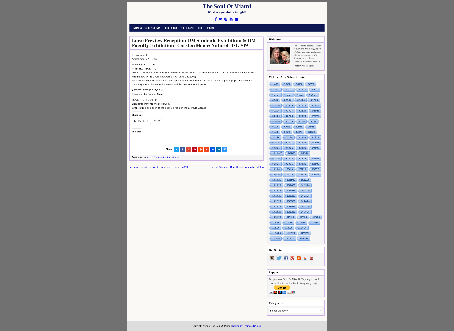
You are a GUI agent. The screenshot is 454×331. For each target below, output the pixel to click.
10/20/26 (291, 196)
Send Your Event (153, 28)
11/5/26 (288, 222)
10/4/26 (302, 169)
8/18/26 (276, 105)
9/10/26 (311, 132)
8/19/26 (289, 105)
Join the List (171, 28)
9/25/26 (289, 158)
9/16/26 (302, 142)
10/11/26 (291, 180)
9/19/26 (289, 148)
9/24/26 (276, 158)
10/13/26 (276, 185)
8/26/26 (276, 116)
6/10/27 (313, 95)
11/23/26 (305, 233)
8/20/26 (302, 105)
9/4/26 (287, 127)
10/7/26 (289, 174)
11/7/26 (314, 222)
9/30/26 (302, 164)
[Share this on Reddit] (200, 149)
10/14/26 (291, 185)
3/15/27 (276, 89)
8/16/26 (301, 100)
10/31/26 (276, 217)
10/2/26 (276, 169)
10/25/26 (276, 206)
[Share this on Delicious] (224, 149)
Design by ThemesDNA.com (247, 326)
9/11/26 (275, 137)
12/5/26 (276, 238)
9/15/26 (276, 142)
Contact (211, 28)
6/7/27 (300, 95)
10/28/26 (276, 212)
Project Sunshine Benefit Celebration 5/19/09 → (237, 167)
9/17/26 (315, 142)
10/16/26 (276, 190)
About (201, 28)
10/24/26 (305, 201)
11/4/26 (275, 222)
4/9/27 (315, 89)
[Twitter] (220, 19)
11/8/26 (275, 228)
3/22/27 (302, 89)
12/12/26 (290, 238)
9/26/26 (302, 158)
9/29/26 (289, 164)
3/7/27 (299, 84)
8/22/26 (276, 111)
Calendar (137, 28)
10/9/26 (315, 174)
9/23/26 (304, 153)
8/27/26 (289, 116)
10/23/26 (291, 201)
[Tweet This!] (176, 149)
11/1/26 (290, 217)
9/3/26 (275, 127)
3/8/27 (311, 84)
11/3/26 (316, 217)
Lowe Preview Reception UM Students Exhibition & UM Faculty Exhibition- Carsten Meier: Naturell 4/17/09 (194, 43)
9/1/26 (302, 121)
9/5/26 (299, 127)
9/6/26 (311, 127)
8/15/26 (288, 100)
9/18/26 (276, 148)
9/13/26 (302, 137)
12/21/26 (304, 238)
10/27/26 (305, 206)
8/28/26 (302, 116)
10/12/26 (305, 180)
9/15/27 (289, 142)
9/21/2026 (277, 153)
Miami (175, 157)
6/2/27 (289, 95)
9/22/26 (291, 153)
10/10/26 (276, 180)
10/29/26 (291, 212)
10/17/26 (291, 190)
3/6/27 (287, 84)
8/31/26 (289, 121)
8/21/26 (315, 105)
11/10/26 (302, 228)
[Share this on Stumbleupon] (206, 149)
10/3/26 (289, 169)
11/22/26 (291, 233)
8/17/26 (314, 100)
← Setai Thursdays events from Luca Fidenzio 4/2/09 (159, 167)
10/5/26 (315, 169)
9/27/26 (315, 158)
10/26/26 (291, 206)
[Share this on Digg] (212, 149)
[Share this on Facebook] (182, 149)
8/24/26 (302, 111)
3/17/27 (289, 89)
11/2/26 (303, 217)
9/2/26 (314, 121)
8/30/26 (276, 121)
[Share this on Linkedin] (218, 149)
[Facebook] (216, 19)
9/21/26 (315, 148)
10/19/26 (276, 196)
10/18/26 (305, 190)
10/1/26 (315, 164)
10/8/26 (302, 174)
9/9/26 (299, 132)
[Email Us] (236, 19)
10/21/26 (305, 196)
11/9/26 (288, 228)
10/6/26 (276, 174)
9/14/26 (315, 137)
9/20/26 (302, 148)
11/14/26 (276, 233)
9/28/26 (276, 164)
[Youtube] (230, 19)
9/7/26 (275, 132)
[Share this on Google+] (188, 149)
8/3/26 (275, 100)
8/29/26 (315, 116)
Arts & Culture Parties (158, 157)
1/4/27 (275, 84)
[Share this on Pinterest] (194, 149)
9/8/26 (287, 132)
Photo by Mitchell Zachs (304, 66)
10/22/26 (276, 201)
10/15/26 (305, 185)
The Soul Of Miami (227, 6)
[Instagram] (225, 19)
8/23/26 (289, 111)
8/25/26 (315, 111)
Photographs (187, 28)
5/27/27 (276, 95)
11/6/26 (301, 222)
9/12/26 (289, 137)
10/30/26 (305, 212)
